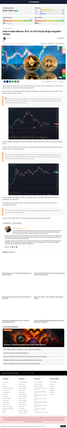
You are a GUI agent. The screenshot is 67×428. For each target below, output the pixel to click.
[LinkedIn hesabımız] (36, 426)
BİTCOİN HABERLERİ (6, 13)
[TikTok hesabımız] (26, 426)
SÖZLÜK (3, 21)
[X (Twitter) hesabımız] (10, 426)
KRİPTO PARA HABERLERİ (7, 10)
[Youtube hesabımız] (21, 426)
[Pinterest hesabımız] (31, 426)
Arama (53, 6)
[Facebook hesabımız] (5, 426)
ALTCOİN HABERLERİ (6, 16)
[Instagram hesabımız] (16, 426)
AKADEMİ (4, 18)
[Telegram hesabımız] (41, 426)
